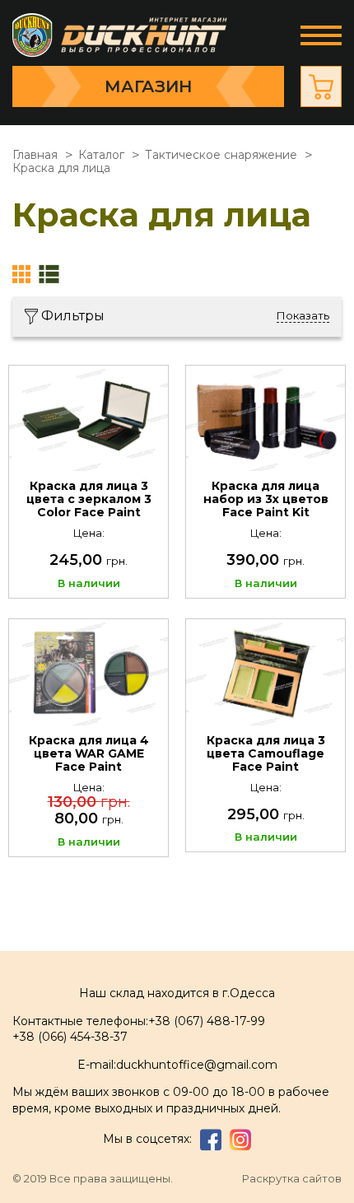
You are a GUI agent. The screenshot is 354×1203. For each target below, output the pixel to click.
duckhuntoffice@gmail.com (196, 1064)
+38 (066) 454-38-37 (70, 1036)
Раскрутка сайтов (292, 1179)
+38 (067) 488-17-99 (206, 1021)
